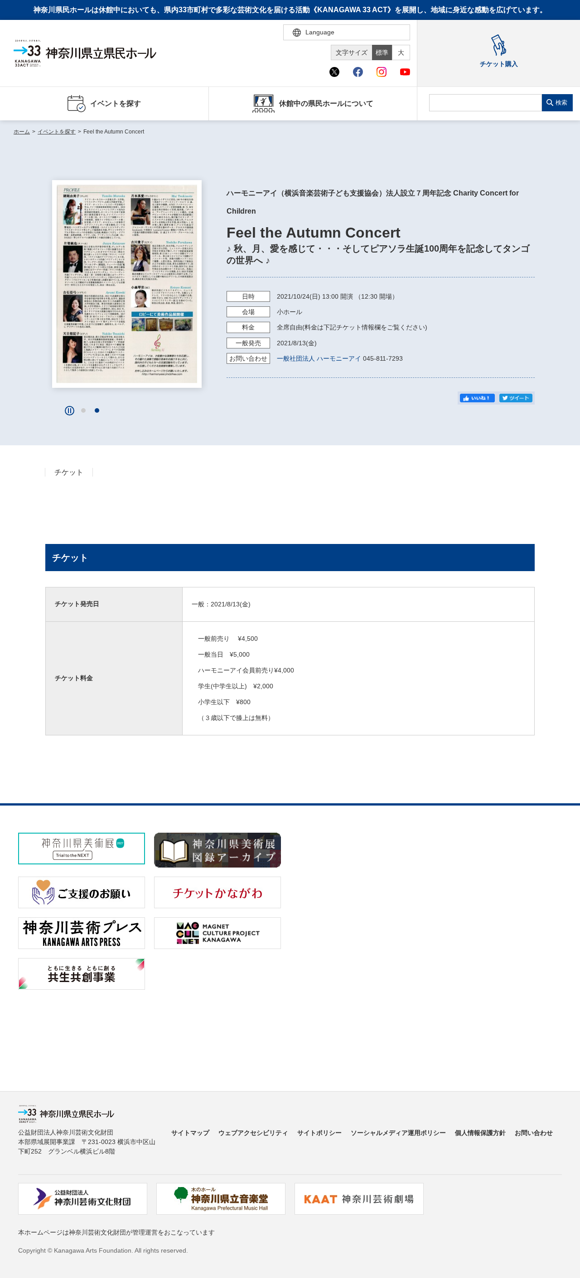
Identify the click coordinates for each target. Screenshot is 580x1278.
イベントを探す (57, 132)
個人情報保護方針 (480, 1132)
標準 (382, 52)
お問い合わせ (534, 1132)
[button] (83, 410)
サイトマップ (190, 1132)
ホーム (22, 132)
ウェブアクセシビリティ (253, 1132)
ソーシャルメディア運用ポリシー (398, 1132)
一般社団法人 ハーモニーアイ (319, 358)
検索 (561, 102)
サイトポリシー (319, 1132)
